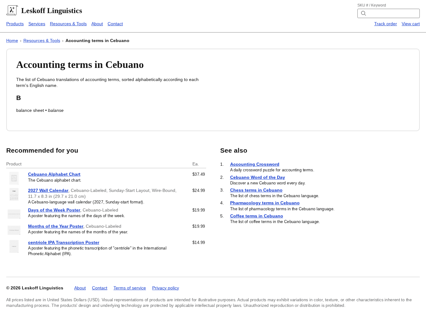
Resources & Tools (68, 23)
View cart (411, 23)
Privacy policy (165, 287)
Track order (385, 23)
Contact (115, 23)
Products (15, 23)
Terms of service (130, 287)
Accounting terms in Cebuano (97, 40)
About (97, 23)
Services (36, 23)
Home (12, 40)
